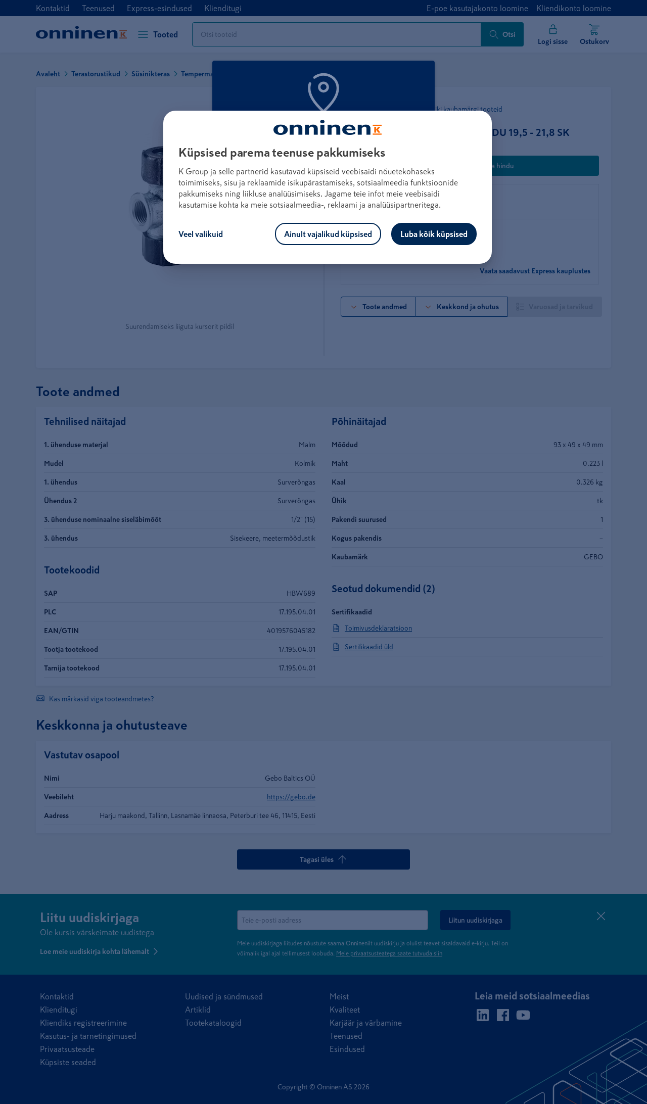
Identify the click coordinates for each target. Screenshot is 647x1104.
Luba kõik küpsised (434, 234)
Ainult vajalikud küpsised (328, 234)
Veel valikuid (200, 234)
